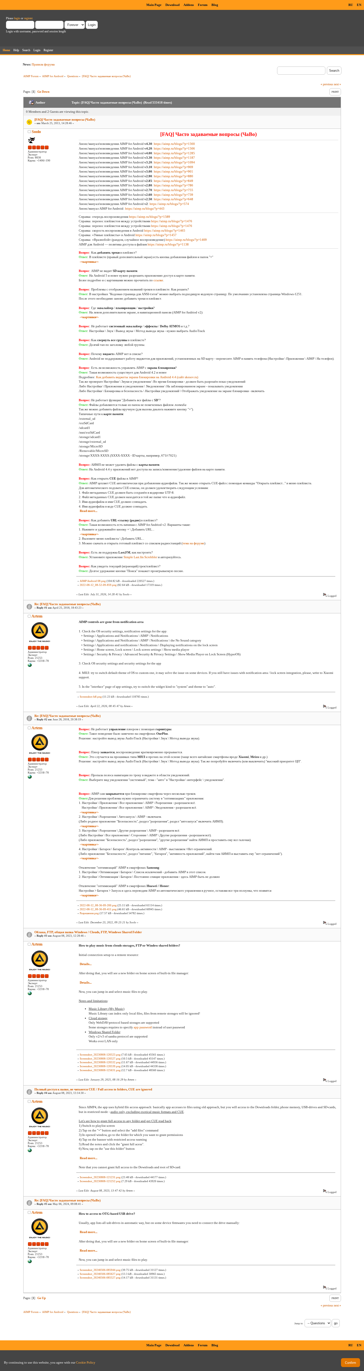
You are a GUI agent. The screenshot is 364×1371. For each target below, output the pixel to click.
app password (143, 1027)
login (17, 18)
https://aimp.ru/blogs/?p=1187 (174, 157)
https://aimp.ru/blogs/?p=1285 (174, 153)
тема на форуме (193, 543)
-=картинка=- (89, 262)
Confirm (350, 1363)
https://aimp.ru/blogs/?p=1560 (174, 144)
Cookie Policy (85, 1362)
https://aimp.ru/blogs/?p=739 (173, 195)
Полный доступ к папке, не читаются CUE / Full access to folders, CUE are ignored (93, 1089)
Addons (188, 5)
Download (172, 5)
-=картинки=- (89, 317)
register (28, 18)
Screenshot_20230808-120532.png (100, 1062)
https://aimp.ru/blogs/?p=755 (173, 190)
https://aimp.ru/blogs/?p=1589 (149, 217)
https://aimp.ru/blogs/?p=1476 (171, 221)
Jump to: (298, 1323)
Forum (203, 5)
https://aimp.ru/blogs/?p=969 (173, 167)
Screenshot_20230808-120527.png (100, 1058)
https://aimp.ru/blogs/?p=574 (169, 204)
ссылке (158, 280)
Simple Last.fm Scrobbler (140, 557)
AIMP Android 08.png (93, 580)
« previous (327, 84)
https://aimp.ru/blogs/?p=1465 (164, 230)
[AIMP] (30, 665)
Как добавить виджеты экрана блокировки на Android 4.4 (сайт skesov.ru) (147, 377)
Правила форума (43, 64)
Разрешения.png (89, 913)
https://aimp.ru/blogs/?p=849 (173, 181)
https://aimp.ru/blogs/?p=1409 (186, 240)
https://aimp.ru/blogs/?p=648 (173, 199)
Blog (214, 5)
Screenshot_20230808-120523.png (100, 1054)
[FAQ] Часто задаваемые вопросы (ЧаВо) (64, 119)
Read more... (88, 511)
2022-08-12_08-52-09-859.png (98, 584)
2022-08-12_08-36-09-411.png (98, 909)
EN (359, 5)
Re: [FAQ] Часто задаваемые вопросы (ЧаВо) (67, 604)
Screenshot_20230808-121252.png (100, 1181)
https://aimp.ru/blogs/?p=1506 (174, 148)
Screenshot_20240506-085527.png (100, 1277)
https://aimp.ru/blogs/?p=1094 (174, 162)
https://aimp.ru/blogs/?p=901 (173, 171)
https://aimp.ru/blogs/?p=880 (173, 176)
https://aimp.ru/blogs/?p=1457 (156, 235)
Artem (36, 616)
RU (350, 5)
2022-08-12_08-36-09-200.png (98, 905)
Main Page (153, 5)
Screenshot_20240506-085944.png (100, 1269)
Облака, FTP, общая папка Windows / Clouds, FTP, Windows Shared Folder (88, 932)
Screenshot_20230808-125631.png (100, 1070)
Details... (86, 964)
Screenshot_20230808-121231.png (100, 1177)
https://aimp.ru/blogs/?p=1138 (168, 244)
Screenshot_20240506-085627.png (100, 1273)
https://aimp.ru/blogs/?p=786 (173, 185)
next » (337, 84)
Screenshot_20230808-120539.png (100, 1066)
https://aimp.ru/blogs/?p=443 (144, 208)
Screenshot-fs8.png (91, 696)
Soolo (36, 132)
